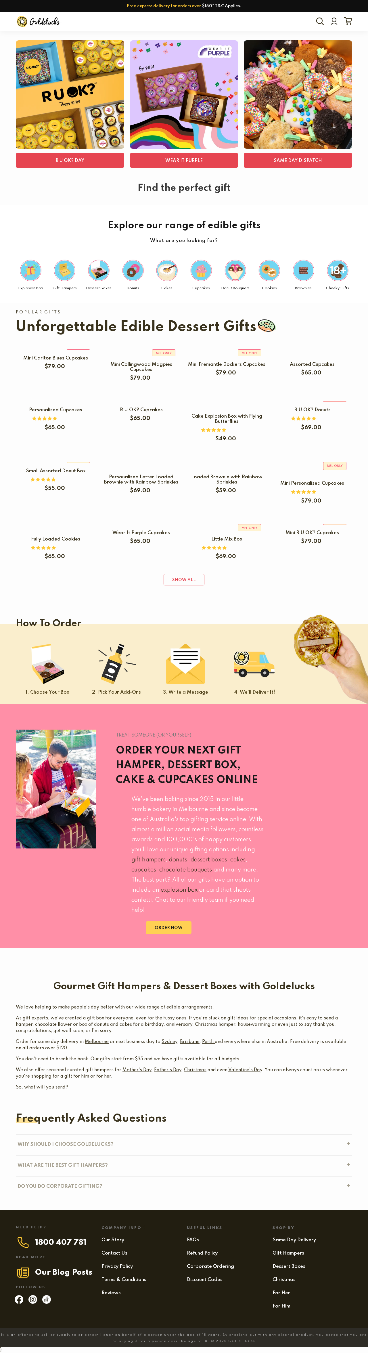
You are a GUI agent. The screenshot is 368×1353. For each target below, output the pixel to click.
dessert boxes (208, 860)
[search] (321, 22)
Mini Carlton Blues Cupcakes (55, 358)
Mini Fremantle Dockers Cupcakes (226, 364)
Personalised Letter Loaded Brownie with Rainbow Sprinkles (141, 480)
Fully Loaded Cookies (55, 539)
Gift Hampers (288, 1253)
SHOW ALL (184, 580)
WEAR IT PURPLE (184, 161)
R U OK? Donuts (312, 410)
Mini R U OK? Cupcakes (312, 532)
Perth (208, 1042)
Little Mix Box (226, 539)
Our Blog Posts (63, 1272)
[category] (70, 94)
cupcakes (143, 870)
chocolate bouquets (185, 870)
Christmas (195, 1070)
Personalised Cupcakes (55, 410)
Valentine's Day (245, 1070)
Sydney (169, 1042)
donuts (178, 860)
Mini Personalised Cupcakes (312, 483)
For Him (281, 1306)
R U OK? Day (69, 161)
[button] (45, 418)
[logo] (39, 21)
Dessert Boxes (289, 1266)
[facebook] (19, 1302)
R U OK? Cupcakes (141, 410)
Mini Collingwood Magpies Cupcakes (141, 367)
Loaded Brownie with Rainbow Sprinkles (226, 480)
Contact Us (114, 1253)
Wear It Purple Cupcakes (141, 532)
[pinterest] (46, 1302)
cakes (238, 860)
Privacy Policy (117, 1266)
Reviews (111, 1293)
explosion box (179, 890)
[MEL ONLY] (55, 347)
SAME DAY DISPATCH (298, 161)
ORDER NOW (169, 928)
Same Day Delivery (294, 1240)
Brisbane (190, 1042)
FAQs (193, 1240)
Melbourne (97, 1042)
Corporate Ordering (210, 1266)
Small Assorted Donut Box (56, 471)
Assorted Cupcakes (312, 364)
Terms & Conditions (123, 1279)
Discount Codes (205, 1279)
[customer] (334, 22)
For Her (281, 1293)
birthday (154, 1024)
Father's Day (167, 1070)
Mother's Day (137, 1070)
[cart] (347, 21)
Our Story (112, 1240)
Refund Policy (202, 1253)
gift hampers (148, 860)
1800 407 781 (61, 1242)
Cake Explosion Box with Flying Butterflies (226, 419)
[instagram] (32, 1302)
